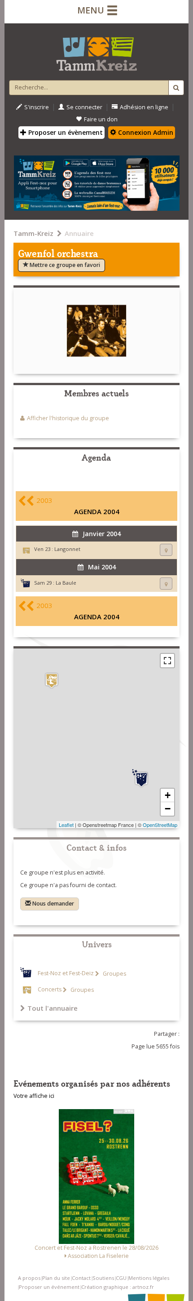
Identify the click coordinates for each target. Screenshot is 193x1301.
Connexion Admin (144, 132)
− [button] (168, 808)
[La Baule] (141, 778)
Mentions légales (148, 1277)
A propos (29, 1277)
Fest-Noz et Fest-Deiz (66, 973)
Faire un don (101, 119)
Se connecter (84, 107)
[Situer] (166, 550)
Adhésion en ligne (144, 107)
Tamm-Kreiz (33, 233)
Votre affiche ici (33, 1096)
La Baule (66, 582)
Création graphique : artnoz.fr (117, 1286)
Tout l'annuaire (52, 1008)
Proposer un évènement (64, 132)
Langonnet (67, 549)
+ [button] (168, 795)
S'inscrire (36, 107)
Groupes (113, 973)
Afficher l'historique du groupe (68, 418)
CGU (121, 1277)
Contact (81, 1277)
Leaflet (66, 824)
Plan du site (56, 1277)
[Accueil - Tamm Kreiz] (96, 50)
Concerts (49, 990)
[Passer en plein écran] (167, 660)
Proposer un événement (49, 1286)
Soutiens (103, 1277)
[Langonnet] (51, 680)
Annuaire (79, 233)
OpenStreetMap (160, 824)
